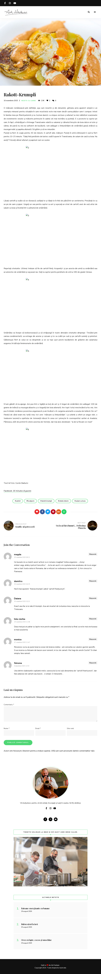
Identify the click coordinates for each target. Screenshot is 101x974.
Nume (6, 728)
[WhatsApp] (64, 511)
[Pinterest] (53, 511)
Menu (94, 12)
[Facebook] (42, 511)
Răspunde (92, 554)
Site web (70, 728)
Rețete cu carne (28, 101)
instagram (9, 3)
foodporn (30, 501)
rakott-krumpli (46, 501)
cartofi (18, 501)
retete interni (63, 501)
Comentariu (9, 704)
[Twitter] (47, 511)
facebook (4, 3)
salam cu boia (80, 501)
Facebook (17, 491)
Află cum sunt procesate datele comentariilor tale (72, 750)
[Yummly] (58, 511)
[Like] (36, 511)
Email (38, 728)
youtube (14, 3)
